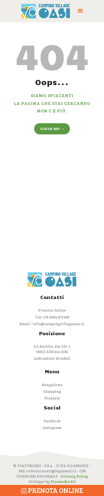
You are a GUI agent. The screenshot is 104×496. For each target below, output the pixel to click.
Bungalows (52, 384)
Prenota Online (52, 310)
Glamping (52, 391)
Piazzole (52, 398)
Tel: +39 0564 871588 (52, 317)
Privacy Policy (74, 476)
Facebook (52, 420)
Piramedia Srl (63, 481)
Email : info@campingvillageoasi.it (52, 323)
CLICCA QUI (49, 128)
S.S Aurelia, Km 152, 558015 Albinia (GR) (52, 349)
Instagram (52, 427)
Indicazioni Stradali (52, 358)
